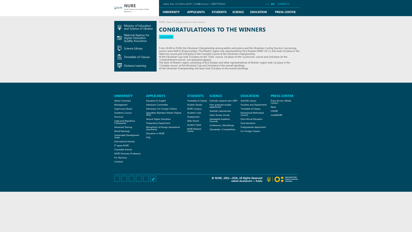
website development (241, 180)
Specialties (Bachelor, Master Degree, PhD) (164, 113)
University (171, 12)
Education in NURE (155, 133)
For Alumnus (120, 157)
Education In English (156, 100)
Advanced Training (123, 127)
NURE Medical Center (194, 130)
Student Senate (194, 104)
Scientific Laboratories (220, 110)
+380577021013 (217, 3)
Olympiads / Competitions (222, 129)
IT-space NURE (121, 145)
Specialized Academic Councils (220, 120)
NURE (162, 22)
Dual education (248, 123)
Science (238, 12)
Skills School (193, 120)
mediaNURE (276, 114)
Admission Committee (157, 104)
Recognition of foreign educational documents (163, 128)
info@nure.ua (201, 3)
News (169, 22)
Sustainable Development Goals (126, 136)
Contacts (283, 4)
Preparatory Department (158, 123)
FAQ (148, 137)
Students (219, 12)
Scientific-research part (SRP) (223, 100)
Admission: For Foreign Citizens (161, 108)
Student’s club (194, 112)
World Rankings (122, 131)
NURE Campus (194, 108)
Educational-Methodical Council (252, 113)
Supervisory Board (123, 108)
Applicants (196, 12)
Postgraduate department (253, 127)
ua (267, 4)
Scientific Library (248, 100)
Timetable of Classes (197, 100)
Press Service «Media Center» (281, 101)
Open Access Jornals (219, 114)
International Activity (124, 141)
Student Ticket (194, 124)
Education (258, 12)
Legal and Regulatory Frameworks (124, 122)
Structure (118, 116)
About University (122, 100)
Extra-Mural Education (251, 119)
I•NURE (274, 110)
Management (120, 104)
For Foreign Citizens (250, 131)
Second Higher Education (158, 119)
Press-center (285, 12)
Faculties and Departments (254, 104)
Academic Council (122, 112)
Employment (193, 116)
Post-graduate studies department (220, 105)
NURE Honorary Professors (127, 153)
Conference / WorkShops (222, 125)
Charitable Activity (123, 149)
